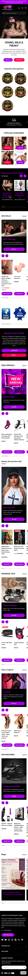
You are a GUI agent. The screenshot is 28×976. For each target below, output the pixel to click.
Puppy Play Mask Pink (19, 643)
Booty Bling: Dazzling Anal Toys (19, 195)
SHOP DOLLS (19, 60)
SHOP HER (7, 148)
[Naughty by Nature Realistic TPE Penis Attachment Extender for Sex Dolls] (7, 267)
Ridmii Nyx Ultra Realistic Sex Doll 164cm (19, 548)
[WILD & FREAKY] (14, 590)
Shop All (14, 519)
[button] (22, 8)
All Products (4, 176)
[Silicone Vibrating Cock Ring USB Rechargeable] (7, 424)
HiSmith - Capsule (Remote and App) (6, 824)
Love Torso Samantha (17, 277)
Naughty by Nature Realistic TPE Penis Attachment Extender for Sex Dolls (6, 281)
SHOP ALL (8, 60)
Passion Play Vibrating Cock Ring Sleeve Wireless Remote (19, 437)
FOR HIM (20, 162)
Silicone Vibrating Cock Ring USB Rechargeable (6, 436)
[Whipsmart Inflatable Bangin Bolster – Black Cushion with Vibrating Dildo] (19, 814)
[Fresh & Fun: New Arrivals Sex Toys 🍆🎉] (7, 185)
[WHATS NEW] (14, 381)
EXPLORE (14, 407)
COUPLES (20, 148)
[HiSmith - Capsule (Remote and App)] (7, 814)
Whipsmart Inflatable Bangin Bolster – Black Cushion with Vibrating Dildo (19, 827)
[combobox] (14, 13)
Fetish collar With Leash (6, 643)
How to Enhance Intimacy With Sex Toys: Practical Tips (12, 893)
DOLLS (7, 162)
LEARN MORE (14, 350)
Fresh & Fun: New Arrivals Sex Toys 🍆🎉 (7, 195)
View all (24, 216)
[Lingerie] (14, 681)
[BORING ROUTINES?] (14, 771)
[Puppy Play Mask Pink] (19, 633)
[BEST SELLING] (14, 228)
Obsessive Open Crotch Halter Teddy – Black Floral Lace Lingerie (6, 734)
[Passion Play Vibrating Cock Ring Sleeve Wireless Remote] (19, 424)
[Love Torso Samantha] (19, 267)
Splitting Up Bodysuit (17, 731)
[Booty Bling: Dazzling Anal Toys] (19, 185)
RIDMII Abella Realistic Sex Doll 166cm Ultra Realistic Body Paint (6, 550)
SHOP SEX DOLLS (8, 935)
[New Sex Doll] (14, 486)
